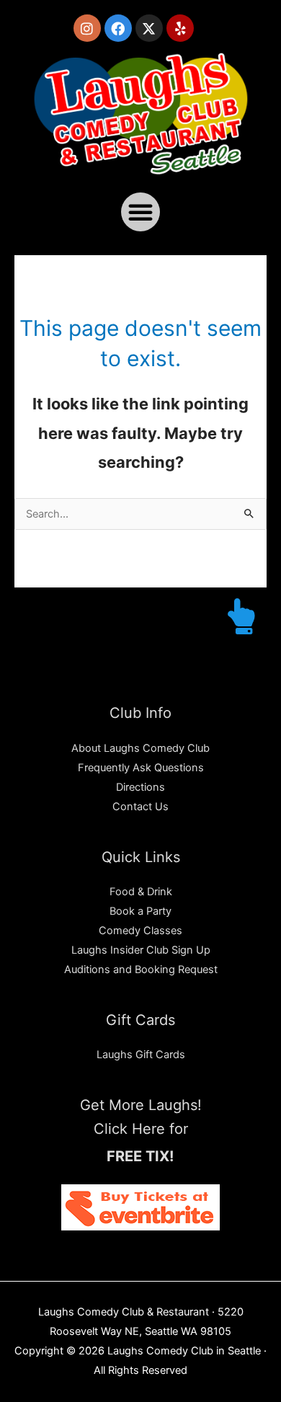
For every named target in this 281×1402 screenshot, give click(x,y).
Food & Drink (141, 891)
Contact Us (140, 806)
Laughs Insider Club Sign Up (140, 950)
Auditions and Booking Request (141, 969)
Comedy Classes (140, 930)
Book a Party (140, 911)
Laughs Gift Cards (141, 1054)
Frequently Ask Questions (141, 767)
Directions (140, 787)
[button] (140, 211)
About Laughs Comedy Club (140, 748)
